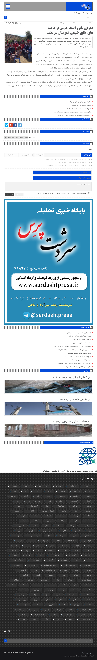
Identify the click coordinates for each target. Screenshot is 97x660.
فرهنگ (14, 486)
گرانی (64, 530)
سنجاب (30, 580)
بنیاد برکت (87, 565)
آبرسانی (50, 560)
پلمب (35, 526)
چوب (26, 550)
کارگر (75, 535)
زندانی (52, 545)
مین (19, 530)
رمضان (50, 550)
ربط (18, 501)
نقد (27, 545)
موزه (77, 545)
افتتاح (26, 496)
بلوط (65, 570)
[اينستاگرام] (9, 631)
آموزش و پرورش (48, 511)
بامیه (38, 550)
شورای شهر (68, 614)
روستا (20, 506)
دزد (46, 595)
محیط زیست (86, 526)
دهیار (25, 585)
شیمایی (51, 575)
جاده (49, 491)
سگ (46, 619)
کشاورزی (31, 511)
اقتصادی (88, 535)
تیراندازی (76, 604)
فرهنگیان (22, 570)
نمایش (15, 555)
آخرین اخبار (85, 327)
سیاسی (86, 370)
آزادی (70, 619)
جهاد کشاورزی (39, 614)
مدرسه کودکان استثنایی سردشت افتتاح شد (79, 360)
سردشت (88, 486)
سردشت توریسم (34, 535)
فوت (23, 619)
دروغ (36, 599)
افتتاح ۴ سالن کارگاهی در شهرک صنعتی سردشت (78, 367)
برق (89, 530)
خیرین (49, 521)
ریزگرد (35, 595)
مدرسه (13, 496)
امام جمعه (72, 540)
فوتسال (77, 530)
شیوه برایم (35, 560)
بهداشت (62, 491)
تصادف (61, 516)
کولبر (77, 550)
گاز (50, 501)
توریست (17, 535)
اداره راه (88, 590)
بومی (63, 575)
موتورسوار (72, 595)
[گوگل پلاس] (11, 125)
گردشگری (73, 486)
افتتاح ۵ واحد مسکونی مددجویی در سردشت (79, 109)
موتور (12, 585)
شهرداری (77, 491)
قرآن (46, 526)
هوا (47, 506)
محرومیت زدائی (70, 565)
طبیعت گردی (43, 486)
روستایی (21, 595)
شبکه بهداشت (56, 555)
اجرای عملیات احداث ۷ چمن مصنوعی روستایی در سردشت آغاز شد (72, 112)
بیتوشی (28, 555)
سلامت (16, 511)
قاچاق (75, 496)
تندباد (24, 614)
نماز (76, 511)
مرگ (60, 501)
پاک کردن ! (9, 194)
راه (25, 491)
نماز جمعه (24, 604)
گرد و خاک (34, 506)
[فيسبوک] (15, 125)
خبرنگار (62, 535)
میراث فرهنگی (86, 614)
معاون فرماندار (86, 609)
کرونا (35, 619)
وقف (89, 560)
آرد (38, 496)
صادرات (64, 560)
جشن (24, 590)
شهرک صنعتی (86, 580)
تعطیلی (61, 599)
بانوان (89, 550)
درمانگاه (65, 545)
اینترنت (13, 550)
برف (63, 590)
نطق (15, 545)
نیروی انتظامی (50, 570)
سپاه (48, 496)
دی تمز (83, 653)
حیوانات (16, 580)
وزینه (59, 609)
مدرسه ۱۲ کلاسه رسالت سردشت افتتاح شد (79, 353)
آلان (31, 540)
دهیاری (51, 604)
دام (75, 585)
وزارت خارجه (21, 599)
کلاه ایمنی (87, 595)
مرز (15, 491)
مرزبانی (75, 506)
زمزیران (31, 530)
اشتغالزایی (32, 565)
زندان (89, 545)
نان (29, 501)
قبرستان (88, 585)
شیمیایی (62, 496)
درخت (89, 575)
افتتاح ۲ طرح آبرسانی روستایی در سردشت (80, 102)
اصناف (76, 575)
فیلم (76, 570)
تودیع (58, 595)
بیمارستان (60, 506)
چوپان (48, 599)
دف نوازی (87, 555)
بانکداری (21, 609)
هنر (89, 491)
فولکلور (25, 575)
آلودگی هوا (20, 526)
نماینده (59, 526)
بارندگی (70, 580)
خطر (89, 604)
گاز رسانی (72, 555)
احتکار (49, 516)
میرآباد (36, 521)
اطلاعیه (64, 550)
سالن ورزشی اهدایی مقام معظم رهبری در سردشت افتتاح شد (74, 363)
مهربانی (37, 590)
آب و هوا (44, 540)
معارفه (75, 590)
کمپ (58, 619)
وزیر (35, 570)
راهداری (88, 511)
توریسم (27, 486)
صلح (49, 535)
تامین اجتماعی (86, 619)
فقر (64, 604)
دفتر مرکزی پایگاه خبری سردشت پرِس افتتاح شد (78, 333)
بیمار (54, 614)
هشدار (88, 521)
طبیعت (58, 486)
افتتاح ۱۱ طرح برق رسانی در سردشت (81, 105)
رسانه (72, 526)
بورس (47, 609)
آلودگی (88, 501)
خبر (41, 555)
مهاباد (62, 521)
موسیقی (76, 516)
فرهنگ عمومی (18, 560)
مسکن (36, 516)
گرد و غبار (74, 501)
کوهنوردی (87, 540)
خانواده (75, 521)
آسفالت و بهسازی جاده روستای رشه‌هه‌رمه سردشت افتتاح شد (74, 115)
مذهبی (88, 496)
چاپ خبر (19, 23)
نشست (37, 585)
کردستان (44, 580)
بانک (70, 609)
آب (39, 501)
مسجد (38, 604)
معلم (58, 540)
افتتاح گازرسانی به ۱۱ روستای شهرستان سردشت (78, 357)
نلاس (64, 511)
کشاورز (38, 545)
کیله (24, 521)
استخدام (51, 585)
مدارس (75, 599)
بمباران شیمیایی (48, 530)
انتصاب (88, 599)
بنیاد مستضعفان (50, 565)
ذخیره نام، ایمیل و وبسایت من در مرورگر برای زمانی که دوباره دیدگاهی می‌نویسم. (62, 193)
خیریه (89, 570)
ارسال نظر (19, 194)
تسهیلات (17, 565)
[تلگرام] (20, 125)
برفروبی (50, 590)
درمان (20, 540)
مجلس (88, 506)
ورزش (34, 609)
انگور (64, 585)
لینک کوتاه (32, 137)
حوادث (37, 491)
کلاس (77, 560)
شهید (23, 516)
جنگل (89, 516)
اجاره (38, 575)
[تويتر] (6, 125)
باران (57, 580)
